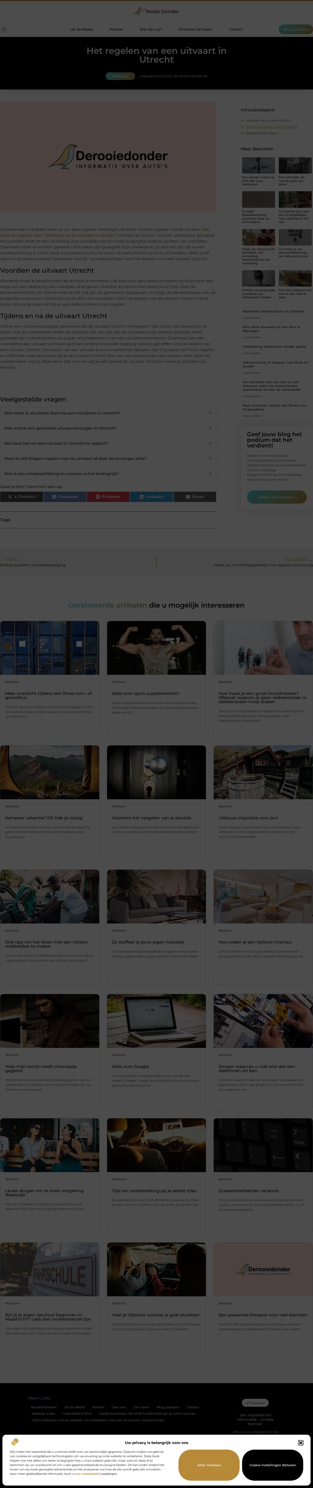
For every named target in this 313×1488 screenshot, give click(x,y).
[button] (300, 1442)
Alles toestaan (209, 1465)
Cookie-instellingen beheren (272, 1465)
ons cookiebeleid (87, 1474)
